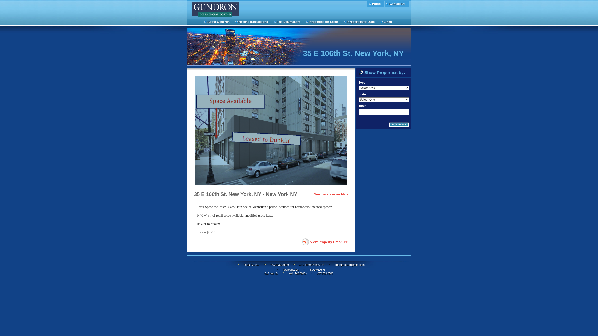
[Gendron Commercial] (239, 10)
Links (388, 22)
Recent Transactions (253, 22)
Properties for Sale (361, 22)
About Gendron (218, 22)
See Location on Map (331, 194)
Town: (363, 106)
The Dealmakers (288, 22)
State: (363, 94)
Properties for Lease (323, 22)
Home (376, 4)
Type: (362, 82)
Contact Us (397, 4)
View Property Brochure (329, 242)
